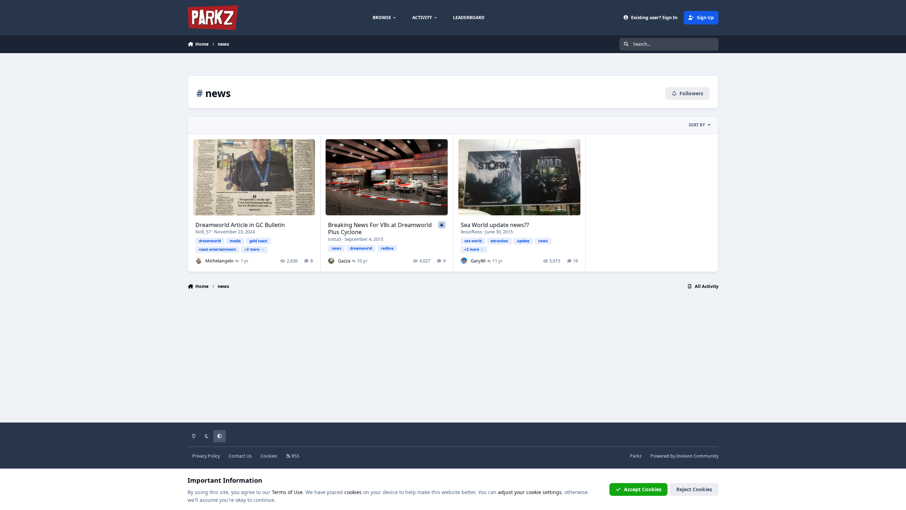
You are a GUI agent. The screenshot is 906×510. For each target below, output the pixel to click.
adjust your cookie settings (530, 492)
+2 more (252, 249)
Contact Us (240, 456)
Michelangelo (219, 260)
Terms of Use (287, 492)
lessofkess (471, 231)
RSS (295, 456)
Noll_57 (203, 231)
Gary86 (478, 260)
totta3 (334, 239)
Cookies (268, 456)
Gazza (344, 260)
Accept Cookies (642, 489)
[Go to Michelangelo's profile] (198, 260)
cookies (353, 492)
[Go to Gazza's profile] (331, 260)
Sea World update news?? (495, 225)
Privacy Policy (206, 456)
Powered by (684, 456)
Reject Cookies (694, 489)
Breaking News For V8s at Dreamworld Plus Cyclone (380, 228)
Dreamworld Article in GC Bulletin (240, 225)
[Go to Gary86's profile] (464, 260)
